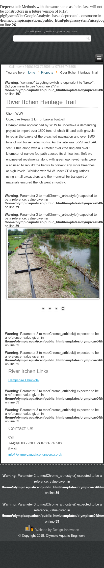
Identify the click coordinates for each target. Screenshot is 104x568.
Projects (47, 72)
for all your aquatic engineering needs (52, 31)
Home (31, 72)
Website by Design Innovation (56, 530)
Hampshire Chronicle (23, 380)
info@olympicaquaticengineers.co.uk (35, 454)
